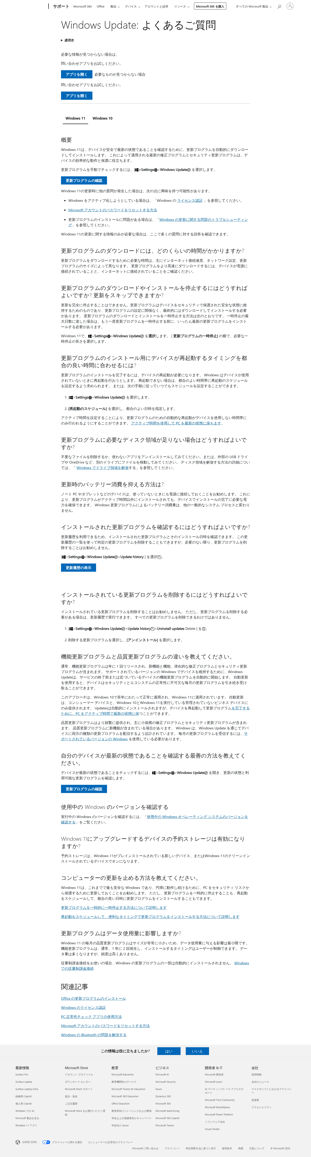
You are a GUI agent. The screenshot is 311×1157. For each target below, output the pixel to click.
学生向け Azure (120, 1125)
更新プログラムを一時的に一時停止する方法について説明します (114, 907)
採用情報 (257, 1074)
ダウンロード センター (78, 1081)
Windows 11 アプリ (26, 1125)
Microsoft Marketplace (217, 1107)
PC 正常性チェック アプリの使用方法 (91, 1016)
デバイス (131, 6)
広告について (256, 1148)
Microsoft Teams (165, 1125)
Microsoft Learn (213, 1081)
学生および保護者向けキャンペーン (132, 1118)
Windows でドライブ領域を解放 (102, 467)
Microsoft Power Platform (219, 1114)
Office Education (121, 1103)
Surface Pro (21, 1074)
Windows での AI (24, 1110)
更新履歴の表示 (78, 567)
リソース (180, 6)
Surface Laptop (23, 1081)
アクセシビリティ (262, 1107)
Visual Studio (212, 1129)
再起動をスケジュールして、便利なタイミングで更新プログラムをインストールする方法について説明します (150, 916)
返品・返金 (71, 1096)
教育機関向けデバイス (124, 1081)
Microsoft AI (162, 1074)
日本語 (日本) (29, 1142)
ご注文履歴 (71, 1103)
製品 (113, 6)
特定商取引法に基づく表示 (201, 1148)
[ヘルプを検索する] (279, 6)
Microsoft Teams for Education (128, 1089)
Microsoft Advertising (167, 1110)
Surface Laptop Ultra (26, 1089)
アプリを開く (77, 74)
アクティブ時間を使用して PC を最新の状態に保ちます (176, 423)
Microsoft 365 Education (125, 1096)
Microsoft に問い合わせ (145, 1148)
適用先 (69, 40)
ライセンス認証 (190, 200)
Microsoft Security (166, 1081)
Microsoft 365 (82, 6)
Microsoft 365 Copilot (167, 1118)
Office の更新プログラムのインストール (93, 998)
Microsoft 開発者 (214, 1074)
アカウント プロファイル (79, 1074)
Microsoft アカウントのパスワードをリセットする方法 (112, 209)
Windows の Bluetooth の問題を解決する (94, 1034)
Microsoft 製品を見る (27, 1118)
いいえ (197, 1051)
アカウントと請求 (156, 6)
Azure (159, 1089)
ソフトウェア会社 (215, 1121)
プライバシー (172, 1148)
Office (101, 6)
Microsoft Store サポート (79, 1089)
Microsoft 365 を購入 (210, 6)
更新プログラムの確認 (84, 180)
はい (169, 1051)
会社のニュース (260, 1081)
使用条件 (227, 1148)
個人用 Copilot (23, 1103)
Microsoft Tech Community (220, 1100)
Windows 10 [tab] (102, 118)
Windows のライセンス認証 (83, 1007)
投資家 (255, 1100)
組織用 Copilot (23, 1096)
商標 (240, 1148)
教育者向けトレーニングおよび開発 (132, 1110)
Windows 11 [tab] (75, 118)
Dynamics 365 (163, 1096)
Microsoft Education (123, 1074)
